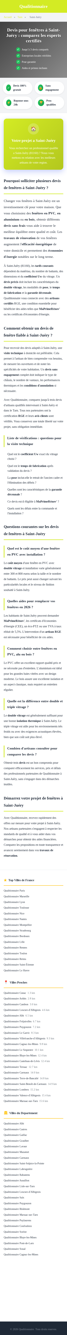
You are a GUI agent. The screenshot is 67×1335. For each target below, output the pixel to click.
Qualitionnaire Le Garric (17, 1032)
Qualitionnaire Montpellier (18, 924)
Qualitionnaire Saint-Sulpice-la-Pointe (24, 1163)
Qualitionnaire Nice (14, 913)
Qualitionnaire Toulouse (16, 907)
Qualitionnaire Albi (14, 1015)
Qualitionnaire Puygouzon (18, 1026)
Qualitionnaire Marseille (16, 896)
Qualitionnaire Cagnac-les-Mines (21, 1044)
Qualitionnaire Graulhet (16, 1140)
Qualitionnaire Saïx (14, 1197)
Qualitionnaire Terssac (16, 1066)
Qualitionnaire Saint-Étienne (19, 964)
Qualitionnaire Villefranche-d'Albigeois (25, 1038)
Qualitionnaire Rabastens (17, 1174)
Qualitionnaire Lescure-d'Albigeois (22, 1009)
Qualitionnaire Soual (14, 1248)
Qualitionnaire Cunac (15, 992)
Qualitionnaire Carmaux (17, 1072)
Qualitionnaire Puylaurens (17, 1220)
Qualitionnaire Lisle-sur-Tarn (19, 1186)
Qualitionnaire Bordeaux (17, 936)
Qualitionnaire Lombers (17, 1089)
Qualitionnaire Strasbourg (17, 930)
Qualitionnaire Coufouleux (18, 1225)
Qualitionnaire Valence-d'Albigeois (22, 1095)
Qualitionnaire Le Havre (16, 970)
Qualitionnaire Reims (15, 958)
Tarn (19, 17)
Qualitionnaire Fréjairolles (18, 1021)
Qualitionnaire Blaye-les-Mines (20, 1055)
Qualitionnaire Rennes (15, 947)
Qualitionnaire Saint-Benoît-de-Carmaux (25, 1083)
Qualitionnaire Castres (15, 1129)
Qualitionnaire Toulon (15, 953)
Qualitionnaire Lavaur (15, 1146)
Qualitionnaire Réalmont (17, 1208)
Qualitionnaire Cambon (16, 1004)
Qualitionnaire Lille (14, 941)
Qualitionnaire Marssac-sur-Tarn (21, 1100)
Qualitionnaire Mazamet (16, 1151)
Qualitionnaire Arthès (15, 998)
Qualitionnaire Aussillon (16, 1180)
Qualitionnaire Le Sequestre (19, 1049)
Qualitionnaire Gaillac (15, 1134)
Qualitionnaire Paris (14, 890)
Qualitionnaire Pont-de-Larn (19, 1243)
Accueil (8, 17)
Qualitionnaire (33, 6)
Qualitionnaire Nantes (15, 919)
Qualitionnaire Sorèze (15, 1231)
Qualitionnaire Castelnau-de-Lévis (22, 1061)
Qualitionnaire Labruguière (18, 1168)
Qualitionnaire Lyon (14, 901)
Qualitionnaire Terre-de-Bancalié (21, 1078)
